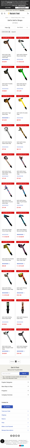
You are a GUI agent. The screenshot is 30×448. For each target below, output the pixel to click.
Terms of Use (14, 5)
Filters (6, 27)
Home (6, 17)
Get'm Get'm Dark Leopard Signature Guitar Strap (6, 56)
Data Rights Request (22, 440)
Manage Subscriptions (7, 430)
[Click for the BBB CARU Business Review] (21, 445)
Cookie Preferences (22, 5)
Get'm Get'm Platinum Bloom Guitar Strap (22, 55)
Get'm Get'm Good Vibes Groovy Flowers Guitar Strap (7, 202)
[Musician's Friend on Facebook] (11, 436)
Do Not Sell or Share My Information (10, 440)
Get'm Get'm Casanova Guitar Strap (22, 317)
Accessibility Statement (22, 443)
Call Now (8, 406)
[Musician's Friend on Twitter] (13, 436)
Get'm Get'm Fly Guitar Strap (22, 113)
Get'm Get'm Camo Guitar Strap (21, 142)
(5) (23, 351)
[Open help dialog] (2, 441)
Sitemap (14, 443)
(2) (9, 263)
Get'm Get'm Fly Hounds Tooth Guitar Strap (8, 259)
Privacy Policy (9, 2)
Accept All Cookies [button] (22, 7)
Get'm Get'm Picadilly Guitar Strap (7, 84)
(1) (9, 117)
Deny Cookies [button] (8, 7)
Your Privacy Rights (24, 441)
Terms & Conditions (15, 441)
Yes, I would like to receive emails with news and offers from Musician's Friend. (15, 377)
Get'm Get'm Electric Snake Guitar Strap (7, 142)
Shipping (4, 415)
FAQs (3, 422)
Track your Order (6, 411)
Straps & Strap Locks (16, 17)
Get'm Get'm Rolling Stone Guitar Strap (7, 317)
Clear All (14, 31)
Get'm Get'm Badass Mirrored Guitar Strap (22, 230)
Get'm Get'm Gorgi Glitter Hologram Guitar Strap (7, 348)
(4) (9, 59)
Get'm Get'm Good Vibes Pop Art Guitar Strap (22, 202)
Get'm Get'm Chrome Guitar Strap (22, 288)
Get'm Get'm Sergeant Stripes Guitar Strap (22, 347)
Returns (4, 419)
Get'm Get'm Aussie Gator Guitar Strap (21, 84)
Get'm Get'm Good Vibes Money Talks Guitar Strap (6, 173)
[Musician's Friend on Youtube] (16, 436)
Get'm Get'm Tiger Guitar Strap (6, 113)
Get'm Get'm (5, 31)
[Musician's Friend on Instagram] (19, 436)
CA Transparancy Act (7, 443)
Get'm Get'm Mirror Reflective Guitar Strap (7, 288)
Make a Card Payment (7, 426)
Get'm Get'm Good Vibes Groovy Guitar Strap (21, 173)
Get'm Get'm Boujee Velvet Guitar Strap (7, 230)
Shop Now (22, 10)
